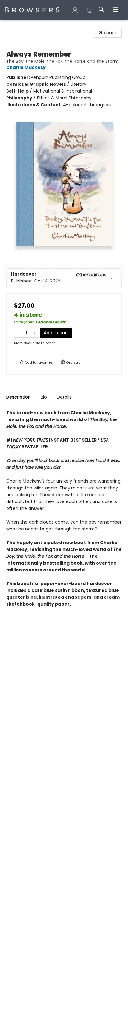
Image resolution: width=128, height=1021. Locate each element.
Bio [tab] (44, 397)
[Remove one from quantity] (18, 332)
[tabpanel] (64, 515)
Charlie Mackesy (26, 67)
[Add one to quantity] (35, 332)
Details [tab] (64, 397)
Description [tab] (18, 397)
